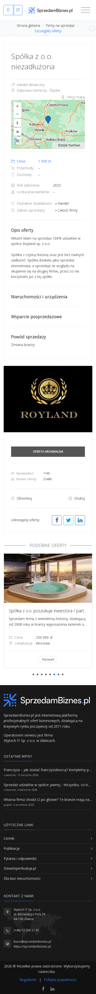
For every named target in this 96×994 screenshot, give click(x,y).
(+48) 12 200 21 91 (26, 930)
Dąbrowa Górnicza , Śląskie (38, 90)
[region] (48, 124)
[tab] (48, 97)
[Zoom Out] (17, 114)
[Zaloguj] (8, 10)
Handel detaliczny (30, 84)
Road (17, 140)
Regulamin (28, 979)
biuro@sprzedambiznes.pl (32, 941)
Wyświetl (48, 659)
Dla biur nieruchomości (22, 878)
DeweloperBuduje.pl (20, 868)
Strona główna (28, 25)
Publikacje (12, 848)
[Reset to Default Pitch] (17, 132)
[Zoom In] (17, 106)
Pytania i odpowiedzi (20, 858)
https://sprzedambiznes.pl (32, 946)
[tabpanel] (48, 610)
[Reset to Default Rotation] (17, 123)
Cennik (9, 838)
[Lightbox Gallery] (48, 399)
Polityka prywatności (60, 979)
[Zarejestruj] (18, 10)
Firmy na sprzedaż (60, 25)
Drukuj (79, 498)
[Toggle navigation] (86, 10)
